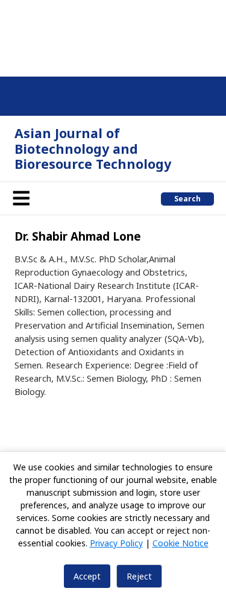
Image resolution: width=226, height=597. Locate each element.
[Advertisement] (113, 36)
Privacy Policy (116, 543)
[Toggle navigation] (21, 198)
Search (187, 199)
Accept (87, 576)
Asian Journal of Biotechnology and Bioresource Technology (92, 148)
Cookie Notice (180, 543)
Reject (139, 576)
